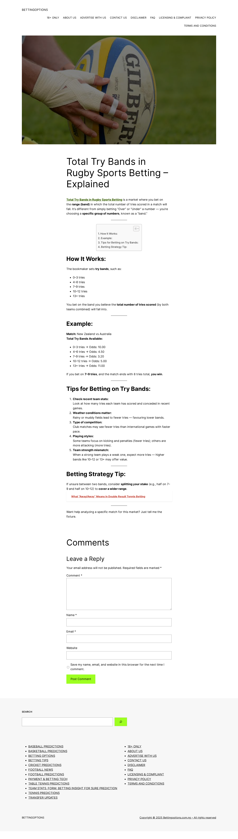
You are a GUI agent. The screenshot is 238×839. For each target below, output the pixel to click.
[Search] (120, 721)
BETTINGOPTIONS (35, 9)
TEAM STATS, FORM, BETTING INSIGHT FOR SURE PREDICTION (72, 788)
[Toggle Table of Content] (134, 228)
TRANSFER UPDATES (42, 797)
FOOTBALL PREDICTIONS (46, 774)
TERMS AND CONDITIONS (200, 25)
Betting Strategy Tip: (114, 246)
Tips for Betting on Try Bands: (119, 242)
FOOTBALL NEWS (40, 769)
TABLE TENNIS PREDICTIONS (48, 783)
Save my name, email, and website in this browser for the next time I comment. (117, 667)
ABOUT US (69, 17)
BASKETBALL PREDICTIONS (47, 751)
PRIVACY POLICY (205, 17)
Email (71, 631)
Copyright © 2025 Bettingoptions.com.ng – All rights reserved (178, 817)
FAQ (152, 17)
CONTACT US (118, 17)
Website (71, 648)
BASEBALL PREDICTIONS (45, 746)
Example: (106, 238)
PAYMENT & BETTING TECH (47, 779)
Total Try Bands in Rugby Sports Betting (94, 199)
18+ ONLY (53, 17)
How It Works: (109, 233)
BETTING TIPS (38, 760)
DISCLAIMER (138, 17)
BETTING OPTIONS (41, 755)
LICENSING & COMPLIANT (175, 17)
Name (71, 615)
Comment (74, 575)
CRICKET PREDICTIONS (44, 765)
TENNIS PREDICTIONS (44, 793)
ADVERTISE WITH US (93, 17)
